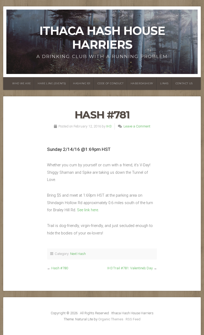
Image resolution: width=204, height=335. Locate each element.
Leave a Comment (137, 126)
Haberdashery (142, 83)
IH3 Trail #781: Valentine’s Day (130, 268)
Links (164, 83)
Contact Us (184, 83)
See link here (87, 210)
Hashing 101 (82, 83)
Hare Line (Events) (52, 83)
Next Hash (78, 254)
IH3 (108, 126)
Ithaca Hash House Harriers (102, 38)
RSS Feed (133, 319)
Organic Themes (110, 319)
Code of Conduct (110, 83)
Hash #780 (59, 268)
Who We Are (21, 83)
